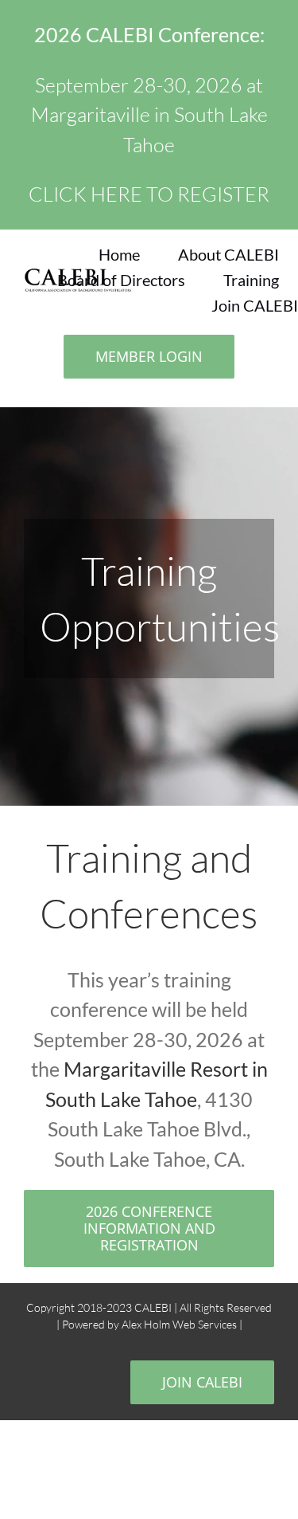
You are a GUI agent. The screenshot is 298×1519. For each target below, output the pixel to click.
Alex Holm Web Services (180, 1324)
